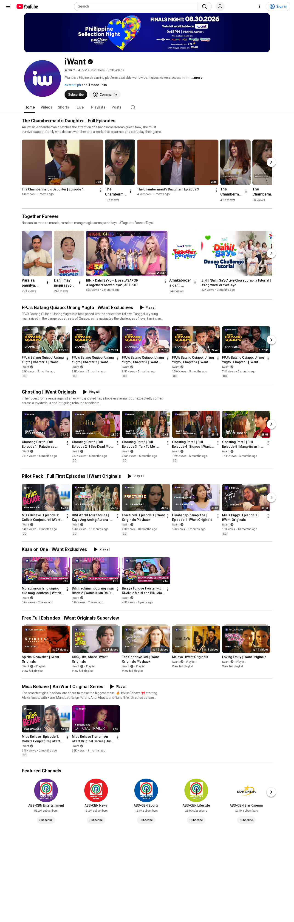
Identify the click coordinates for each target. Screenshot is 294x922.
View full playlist (32, 671)
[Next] (271, 162)
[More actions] (100, 190)
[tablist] (147, 107)
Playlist (40, 666)
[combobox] (137, 6)
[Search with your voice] (220, 6)
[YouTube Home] (27, 6)
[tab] (29, 107)
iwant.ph (74, 85)
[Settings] (259, 6)
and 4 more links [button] (94, 85)
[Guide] (8, 6)
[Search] (204, 6)
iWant (25, 367)
